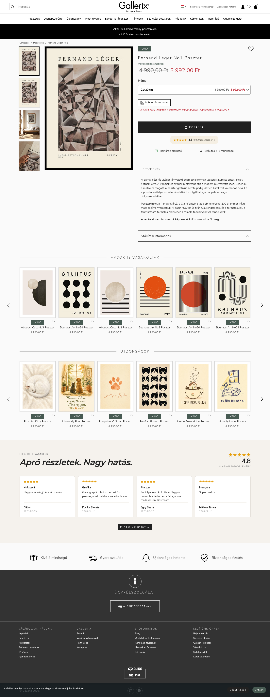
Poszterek (34, 19)
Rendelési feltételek (145, 642)
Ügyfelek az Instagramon (148, 638)
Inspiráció (213, 19)
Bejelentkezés (200, 633)
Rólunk (80, 633)
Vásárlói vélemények (87, 638)
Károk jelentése (201, 656)
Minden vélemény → (135, 526)
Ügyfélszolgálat (232, 19)
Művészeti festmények (151, 64)
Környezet (82, 647)
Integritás (140, 652)
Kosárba (196, 127)
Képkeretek (197, 19)
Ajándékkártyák (137, 606)
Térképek (137, 19)
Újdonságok (73, 19)
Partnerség (82, 642)
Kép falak (180, 19)
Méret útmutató (156, 102)
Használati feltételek (146, 647)
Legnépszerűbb (53, 19)
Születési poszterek (159, 19)
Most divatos (93, 19)
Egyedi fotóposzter (116, 19)
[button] (12, 6)
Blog (137, 633)
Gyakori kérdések (202, 642)
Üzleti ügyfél (200, 652)
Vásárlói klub (200, 647)
